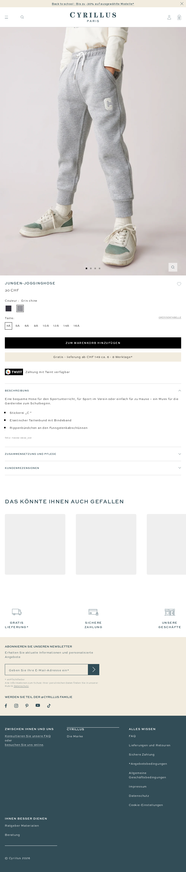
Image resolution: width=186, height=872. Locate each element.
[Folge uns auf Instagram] (16, 706)
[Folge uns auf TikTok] (49, 706)
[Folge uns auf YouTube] (38, 705)
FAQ (132, 736)
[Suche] (22, 17)
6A (27, 326)
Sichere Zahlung (142, 754)
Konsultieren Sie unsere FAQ (28, 736)
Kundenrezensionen (22, 468)
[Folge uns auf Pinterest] (26, 706)
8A (36, 326)
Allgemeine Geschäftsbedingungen (147, 775)
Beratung (12, 835)
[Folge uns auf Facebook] (6, 706)
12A (56, 326)
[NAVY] (8, 308)
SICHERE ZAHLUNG (94, 625)
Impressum (138, 787)
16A (76, 326)
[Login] (169, 17)
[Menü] (6, 17)
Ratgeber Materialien (22, 826)
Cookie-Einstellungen (146, 805)
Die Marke (75, 736)
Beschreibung (17, 390)
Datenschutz (139, 796)
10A (46, 326)
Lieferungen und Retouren (149, 745)
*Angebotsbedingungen (148, 764)
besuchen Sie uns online (24, 745)
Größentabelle (170, 317)
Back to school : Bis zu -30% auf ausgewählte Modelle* (93, 4)
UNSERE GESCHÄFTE (169, 625)
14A (66, 326)
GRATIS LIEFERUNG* (17, 625)
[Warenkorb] (179, 17)
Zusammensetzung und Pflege (30, 454)
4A (8, 326)
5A (18, 326)
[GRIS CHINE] (20, 308)
